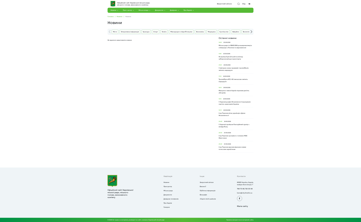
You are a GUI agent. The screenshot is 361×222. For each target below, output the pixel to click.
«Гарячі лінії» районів (208, 199)
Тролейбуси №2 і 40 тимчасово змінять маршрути (233, 78)
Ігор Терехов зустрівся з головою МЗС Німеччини (233, 135)
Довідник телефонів (171, 199)
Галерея (167, 207)
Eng (243, 4)
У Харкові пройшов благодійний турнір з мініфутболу (234, 124)
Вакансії (203, 186)
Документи (159, 10)
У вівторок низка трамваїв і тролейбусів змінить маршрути (233, 67)
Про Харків (188, 10)
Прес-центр (127, 10)
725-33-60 (249, 189)
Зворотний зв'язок (224, 4)
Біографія (203, 195)
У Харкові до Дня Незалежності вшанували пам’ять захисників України (235, 101)
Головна (111, 16)
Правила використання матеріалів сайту (239, 220)
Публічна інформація (207, 190)
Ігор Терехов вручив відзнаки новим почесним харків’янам (232, 146)
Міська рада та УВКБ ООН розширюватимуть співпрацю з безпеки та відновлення (235, 45)
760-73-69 (240, 189)
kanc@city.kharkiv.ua (244, 193)
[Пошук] (238, 4)
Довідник (173, 10)
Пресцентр (168, 186)
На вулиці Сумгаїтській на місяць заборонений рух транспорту (231, 56)
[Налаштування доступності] (249, 4)
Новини (113, 10)
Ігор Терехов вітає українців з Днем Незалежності (232, 112)
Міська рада (168, 190)
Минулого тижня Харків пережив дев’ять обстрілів (234, 90)
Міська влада (143, 10)
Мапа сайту (242, 206)
